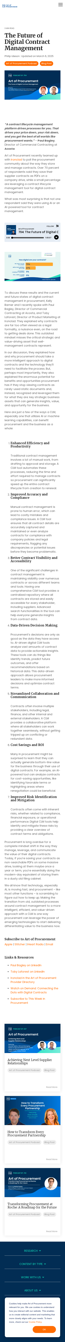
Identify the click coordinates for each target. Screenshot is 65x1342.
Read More (51, 1087)
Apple (8, 944)
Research (31, 1251)
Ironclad (16, 159)
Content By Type (31, 1264)
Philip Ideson (12, 56)
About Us (31, 1290)
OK (44, 1329)
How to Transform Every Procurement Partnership (27, 1133)
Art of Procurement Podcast (21, 63)
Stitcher (20, 944)
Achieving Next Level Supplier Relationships (30, 1061)
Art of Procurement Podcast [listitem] (24, 1070)
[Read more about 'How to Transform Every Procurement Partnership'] (32, 1110)
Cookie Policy (35, 1322)
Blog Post (46, 63)
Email (49, 944)
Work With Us (31, 1277)
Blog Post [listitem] (49, 1070)
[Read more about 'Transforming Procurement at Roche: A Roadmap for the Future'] (32, 1182)
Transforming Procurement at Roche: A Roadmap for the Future (32, 1205)
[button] (60, 4)
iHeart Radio (35, 944)
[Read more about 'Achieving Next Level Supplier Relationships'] (32, 1038)
